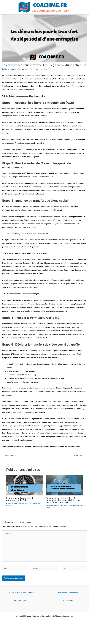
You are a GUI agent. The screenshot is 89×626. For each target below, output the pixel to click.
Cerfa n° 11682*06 (72, 327)
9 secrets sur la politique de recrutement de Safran (20, 499)
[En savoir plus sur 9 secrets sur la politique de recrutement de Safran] (24, 485)
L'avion (21, 503)
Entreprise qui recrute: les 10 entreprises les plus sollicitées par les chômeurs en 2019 (63, 500)
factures (25, 79)
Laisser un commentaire (11, 69)
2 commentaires (11, 503)
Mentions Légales (20, 601)
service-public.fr (35, 327)
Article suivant (80, 455)
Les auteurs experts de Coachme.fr (21, 593)
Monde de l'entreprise (30, 69)
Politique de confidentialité (68, 593)
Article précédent (10, 455)
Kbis (75, 75)
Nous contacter (68, 601)
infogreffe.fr (6, 358)
